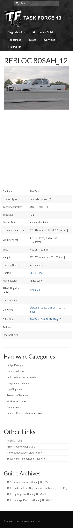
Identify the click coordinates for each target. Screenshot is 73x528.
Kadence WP (41, 521)
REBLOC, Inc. (36, 273)
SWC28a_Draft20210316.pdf (45, 319)
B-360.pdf (35, 290)
